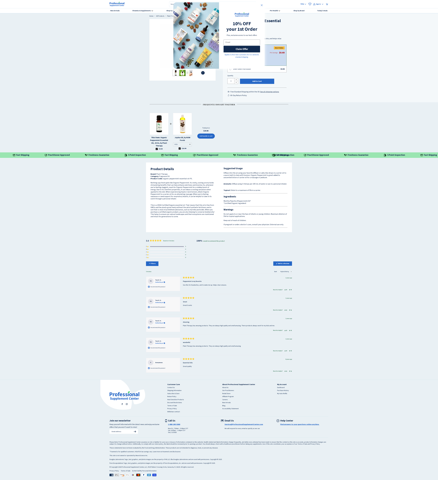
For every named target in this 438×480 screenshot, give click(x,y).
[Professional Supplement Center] (117, 4)
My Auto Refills (282, 394)
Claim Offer (242, 49)
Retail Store (226, 394)
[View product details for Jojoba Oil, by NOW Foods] (182, 124)
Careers (225, 400)
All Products (160, 16)
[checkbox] (157, 149)
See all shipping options (269, 92)
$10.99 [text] (184, 148)
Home (151, 16)
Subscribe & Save (173, 394)
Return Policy (171, 397)
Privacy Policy (172, 409)
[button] (182, 144)
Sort (275, 272)
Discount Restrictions (174, 403)
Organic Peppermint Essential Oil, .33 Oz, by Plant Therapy (159, 141)
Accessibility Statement (230, 409)
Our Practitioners (228, 391)
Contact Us (171, 388)
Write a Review (285, 264)
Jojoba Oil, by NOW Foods (182, 139)
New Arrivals (226, 403)
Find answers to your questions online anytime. (299, 424)
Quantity (230, 76)
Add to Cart (257, 81)
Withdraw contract (173, 412)
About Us (225, 388)
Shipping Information (174, 391)
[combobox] (182, 144)
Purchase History (283, 391)
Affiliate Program (228, 397)
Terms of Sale (172, 406)
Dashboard (281, 388)
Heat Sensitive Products (175, 400)
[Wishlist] (310, 4)
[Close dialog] (262, 5)
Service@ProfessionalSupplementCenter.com (244, 424)
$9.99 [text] (161, 149)
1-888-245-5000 (174, 424)
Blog (223, 406)
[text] (219, 104)
